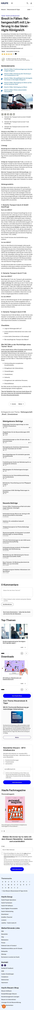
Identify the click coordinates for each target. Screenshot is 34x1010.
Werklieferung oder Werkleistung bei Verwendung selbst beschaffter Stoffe (16, 555)
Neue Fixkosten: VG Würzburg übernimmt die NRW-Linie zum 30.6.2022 (16, 563)
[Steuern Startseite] (5, 3)
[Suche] (27, 3)
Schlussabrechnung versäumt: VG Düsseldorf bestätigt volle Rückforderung (16, 548)
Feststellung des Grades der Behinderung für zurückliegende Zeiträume (17, 462)
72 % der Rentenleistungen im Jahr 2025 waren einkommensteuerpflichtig (16, 540)
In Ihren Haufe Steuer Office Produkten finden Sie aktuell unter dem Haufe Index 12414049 (16, 350)
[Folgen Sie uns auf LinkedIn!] (2, 965)
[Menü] (12, 3)
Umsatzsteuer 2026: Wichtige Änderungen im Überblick (16, 491)
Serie (3, 51)
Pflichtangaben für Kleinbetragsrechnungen (15, 469)
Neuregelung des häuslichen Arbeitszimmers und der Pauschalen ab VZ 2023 (16, 447)
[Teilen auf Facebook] (8, 114)
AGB (25, 853)
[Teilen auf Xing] (11, 114)
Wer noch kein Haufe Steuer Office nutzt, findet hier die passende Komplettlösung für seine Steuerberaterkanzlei (16, 393)
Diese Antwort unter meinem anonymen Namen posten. (17, 600)
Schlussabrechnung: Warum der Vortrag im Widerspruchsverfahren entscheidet (16, 514)
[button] (7, 604)
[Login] (31, 3)
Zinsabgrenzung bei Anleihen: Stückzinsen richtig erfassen (16, 570)
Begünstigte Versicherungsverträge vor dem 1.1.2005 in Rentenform (16, 425)
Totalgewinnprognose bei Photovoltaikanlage (16, 527)
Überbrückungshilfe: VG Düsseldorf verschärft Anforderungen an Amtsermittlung (16, 533)
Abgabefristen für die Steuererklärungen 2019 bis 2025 (16, 432)
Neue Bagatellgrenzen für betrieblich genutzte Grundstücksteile (16, 455)
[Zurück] (21, 653)
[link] (3, 9)
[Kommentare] (15, 54)
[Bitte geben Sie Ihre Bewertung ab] (11, 54)
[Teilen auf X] (5, 114)
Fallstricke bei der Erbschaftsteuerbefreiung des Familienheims (16, 476)
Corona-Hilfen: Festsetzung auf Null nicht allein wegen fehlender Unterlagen (16, 507)
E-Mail (3, 846)
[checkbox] (2, 599)
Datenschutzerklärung (9, 856)
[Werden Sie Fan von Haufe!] (5, 965)
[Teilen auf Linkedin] (14, 114)
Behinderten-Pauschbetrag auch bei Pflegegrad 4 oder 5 (17, 483)
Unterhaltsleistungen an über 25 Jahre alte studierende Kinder (16, 440)
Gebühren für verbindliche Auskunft (13, 521)
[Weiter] (26, 653)
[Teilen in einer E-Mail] (2, 114)
